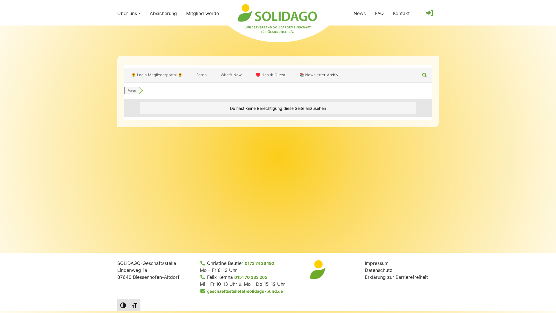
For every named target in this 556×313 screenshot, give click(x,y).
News (360, 13)
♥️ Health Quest (271, 74)
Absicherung (163, 13)
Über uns (127, 13)
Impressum (377, 263)
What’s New (231, 74)
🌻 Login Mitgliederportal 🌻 (156, 74)
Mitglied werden (204, 13)
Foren (201, 74)
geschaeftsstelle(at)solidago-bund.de (245, 291)
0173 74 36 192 (259, 263)
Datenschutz (378, 270)
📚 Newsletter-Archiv (318, 74)
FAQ (379, 13)
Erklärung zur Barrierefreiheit (396, 277)
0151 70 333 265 (250, 277)
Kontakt (401, 13)
